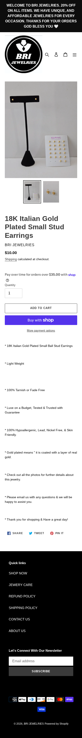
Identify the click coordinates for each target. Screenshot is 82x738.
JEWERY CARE (21, 585)
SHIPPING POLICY (23, 608)
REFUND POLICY (22, 596)
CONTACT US (19, 619)
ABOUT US (17, 631)
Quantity (10, 285)
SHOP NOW (18, 573)
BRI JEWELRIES (34, 723)
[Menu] (74, 54)
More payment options (41, 330)
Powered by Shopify (56, 723)
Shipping (11, 259)
